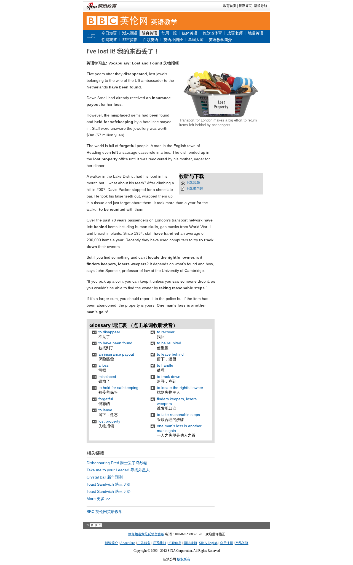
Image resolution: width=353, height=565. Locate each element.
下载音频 (193, 182)
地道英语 (256, 33)
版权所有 (183, 559)
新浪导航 (260, 6)
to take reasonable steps (178, 414)
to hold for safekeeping (118, 387)
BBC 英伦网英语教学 (104, 511)
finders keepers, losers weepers (177, 401)
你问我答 (109, 39)
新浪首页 (245, 6)
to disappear (109, 332)
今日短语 (109, 33)
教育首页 (229, 6)
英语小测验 (173, 39)
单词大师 (196, 39)
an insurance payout (116, 354)
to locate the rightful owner (180, 387)
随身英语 (149, 33)
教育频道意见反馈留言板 (146, 534)
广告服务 (144, 543)
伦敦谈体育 (212, 33)
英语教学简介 (220, 39)
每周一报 (169, 33)
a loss (103, 365)
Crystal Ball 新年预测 (105, 477)
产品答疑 (241, 543)
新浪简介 (111, 543)
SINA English (208, 543)
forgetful (105, 399)
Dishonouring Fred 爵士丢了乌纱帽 (117, 463)
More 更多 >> (98, 498)
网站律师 (190, 543)
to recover (166, 332)
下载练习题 (195, 188)
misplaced (107, 376)
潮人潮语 (130, 33)
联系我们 (159, 543)
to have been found (115, 343)
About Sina (127, 543)
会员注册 (226, 543)
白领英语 (150, 39)
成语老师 (235, 33)
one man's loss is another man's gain (179, 428)
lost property (109, 421)
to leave (105, 410)
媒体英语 (189, 33)
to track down (168, 376)
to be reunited (169, 343)
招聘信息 (174, 543)
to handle (165, 365)
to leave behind (170, 354)
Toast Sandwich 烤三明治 (108, 484)
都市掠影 (130, 39)
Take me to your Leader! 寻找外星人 (118, 470)
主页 (91, 36)
